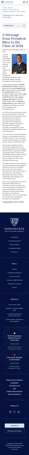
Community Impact (14, 241)
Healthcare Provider (14, 284)
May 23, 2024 (21, 11)
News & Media (14, 244)
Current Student (14, 276)
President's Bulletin (8, 11)
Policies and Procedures (15, 391)
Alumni (14, 287)
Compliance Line (14, 385)
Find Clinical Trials (14, 304)
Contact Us (14, 252)
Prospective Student (14, 273)
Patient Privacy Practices (14, 380)
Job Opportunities (14, 248)
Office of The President (10, 9)
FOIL (14, 388)
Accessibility (14, 382)
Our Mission (14, 237)
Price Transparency (14, 394)
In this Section (8, 25)
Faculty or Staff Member (14, 280)
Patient (14, 269)
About (10, 7)
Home (4, 7)
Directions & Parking (14, 431)
